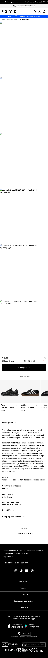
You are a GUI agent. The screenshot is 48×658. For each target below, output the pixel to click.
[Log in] (39, 11)
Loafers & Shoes (24, 533)
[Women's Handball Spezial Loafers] (30, 391)
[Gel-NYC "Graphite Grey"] (10, 391)
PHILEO (16, 19)
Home (3, 19)
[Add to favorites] (44, 358)
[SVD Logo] (10, 11)
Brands (9, 19)
